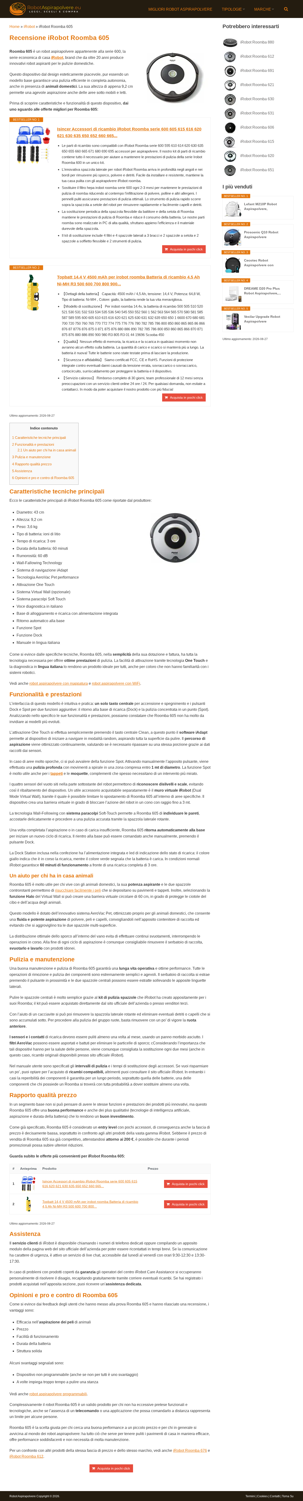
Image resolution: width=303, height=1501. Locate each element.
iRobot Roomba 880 (257, 42)
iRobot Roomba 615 (257, 142)
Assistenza (22, 471)
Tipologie (232, 9)
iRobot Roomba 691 (257, 71)
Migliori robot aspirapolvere (180, 9)
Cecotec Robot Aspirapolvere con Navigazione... (259, 262)
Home (14, 27)
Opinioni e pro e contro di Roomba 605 (43, 478)
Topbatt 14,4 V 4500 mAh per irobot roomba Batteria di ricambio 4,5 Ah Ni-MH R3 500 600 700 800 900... (128, 280)
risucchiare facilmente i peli (78, 890)
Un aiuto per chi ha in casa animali (47, 450)
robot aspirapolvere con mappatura (58, 683)
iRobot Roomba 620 (257, 156)
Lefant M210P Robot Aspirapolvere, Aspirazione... (260, 206)
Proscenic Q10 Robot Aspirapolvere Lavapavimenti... (261, 234)
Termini (250, 1496)
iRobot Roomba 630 (257, 99)
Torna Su (288, 1496)
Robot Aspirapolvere (22, 1496)
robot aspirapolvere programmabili (58, 1394)
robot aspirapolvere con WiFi (116, 683)
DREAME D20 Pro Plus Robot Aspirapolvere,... (262, 291)
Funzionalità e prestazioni (33, 444)
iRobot (29, 27)
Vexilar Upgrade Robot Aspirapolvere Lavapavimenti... (262, 319)
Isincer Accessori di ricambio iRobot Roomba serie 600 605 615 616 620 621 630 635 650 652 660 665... (129, 132)
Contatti (275, 1496)
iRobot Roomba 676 (190, 1451)
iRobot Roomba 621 (257, 85)
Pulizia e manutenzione (31, 457)
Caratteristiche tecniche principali (39, 438)
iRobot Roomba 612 (26, 1456)
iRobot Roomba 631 (257, 113)
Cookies (262, 1496)
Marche (262, 9)
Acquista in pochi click (186, 249)
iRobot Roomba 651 (257, 170)
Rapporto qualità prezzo (32, 464)
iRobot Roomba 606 (257, 127)
